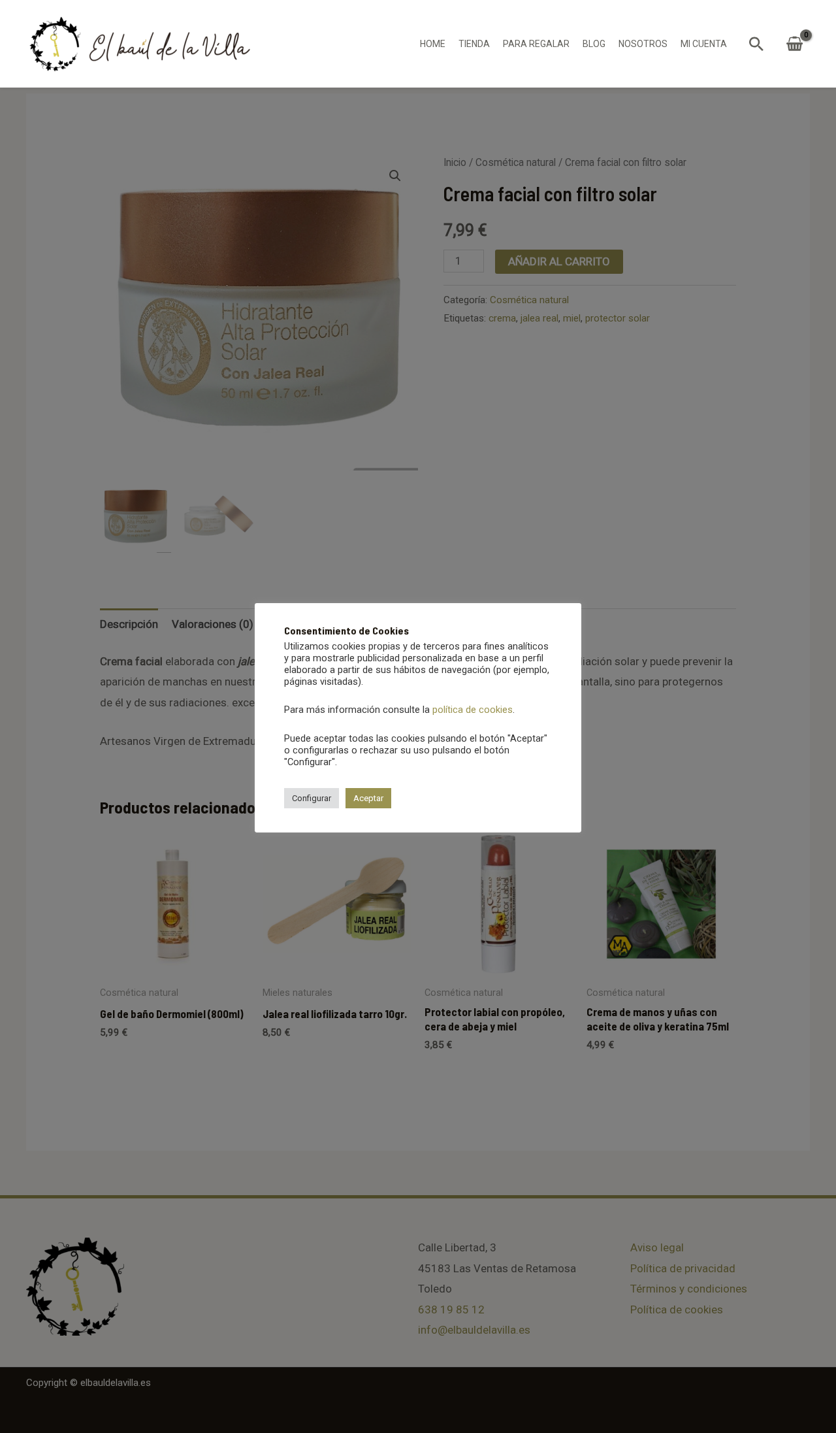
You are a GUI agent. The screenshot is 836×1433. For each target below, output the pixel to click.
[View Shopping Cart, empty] (794, 44)
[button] (756, 44)
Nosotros (643, 44)
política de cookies (472, 710)
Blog (594, 44)
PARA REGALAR (536, 44)
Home (432, 44)
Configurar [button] (311, 798)
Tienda (474, 44)
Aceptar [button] (368, 798)
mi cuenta (704, 44)
